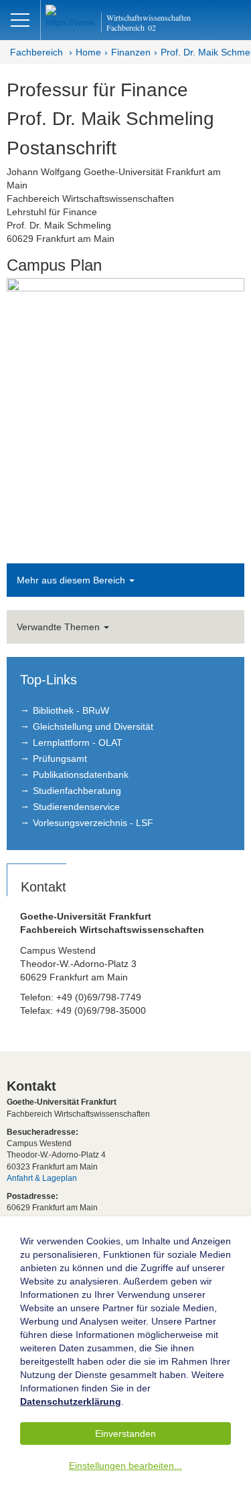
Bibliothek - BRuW (71, 710)
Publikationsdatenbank (81, 774)
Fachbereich (36, 52)
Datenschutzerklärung (70, 1401)
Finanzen (131, 52)
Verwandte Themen (59, 627)
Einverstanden (125, 1433)
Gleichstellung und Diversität (93, 726)
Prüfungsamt (60, 758)
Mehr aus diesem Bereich (72, 580)
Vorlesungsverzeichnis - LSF (93, 822)
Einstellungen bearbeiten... (125, 1465)
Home (88, 52)
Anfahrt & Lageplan (42, 1178)
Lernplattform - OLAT (77, 742)
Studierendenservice (76, 806)
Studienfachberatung (77, 790)
